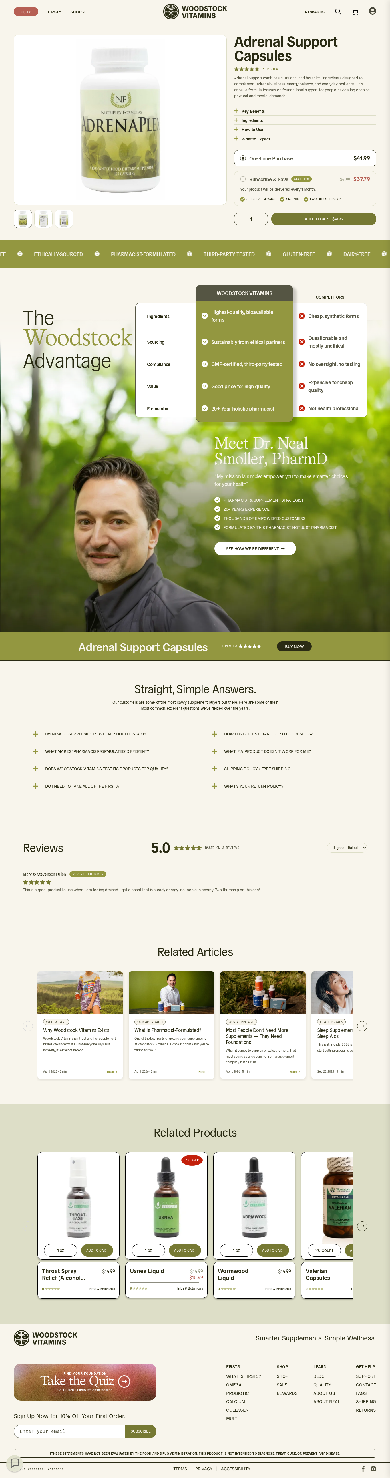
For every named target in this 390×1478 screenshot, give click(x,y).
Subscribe (141, 1431)
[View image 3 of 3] (64, 219)
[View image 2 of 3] (43, 219)
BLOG (319, 1376)
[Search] (338, 12)
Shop (76, 11)
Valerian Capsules (318, 1274)
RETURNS (366, 1410)
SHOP (282, 1376)
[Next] (362, 1026)
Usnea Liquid (147, 1271)
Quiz (26, 11)
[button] (14, 1463)
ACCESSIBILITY (236, 1468)
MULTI (232, 1418)
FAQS (361, 1393)
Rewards (315, 11)
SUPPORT (366, 1376)
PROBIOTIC (237, 1393)
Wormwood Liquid (233, 1274)
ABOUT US (324, 1393)
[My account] (372, 11)
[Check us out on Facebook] (363, 1469)
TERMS (180, 1468)
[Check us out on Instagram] (373, 1469)
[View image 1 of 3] (23, 219)
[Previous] (28, 1026)
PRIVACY (204, 1468)
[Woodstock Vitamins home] (195, 11)
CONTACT (366, 1384)
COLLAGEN (237, 1410)
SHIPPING (366, 1401)
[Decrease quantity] (240, 219)
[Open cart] (355, 12)
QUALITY (322, 1384)
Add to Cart (97, 1250)
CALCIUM (235, 1401)
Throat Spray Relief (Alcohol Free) (61, 1277)
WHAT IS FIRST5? (243, 1376)
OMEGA (234, 1384)
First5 (54, 11)
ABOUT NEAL (326, 1401)
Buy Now (294, 646)
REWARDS (287, 1393)
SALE (282, 1384)
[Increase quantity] (262, 219)
